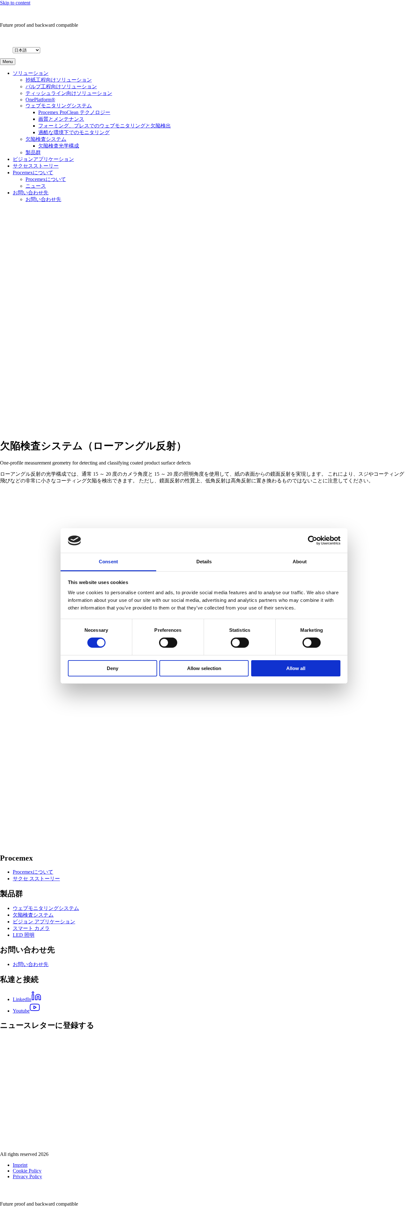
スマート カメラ (31, 928)
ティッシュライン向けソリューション (69, 93)
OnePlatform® (40, 99)
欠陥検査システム (46, 139)
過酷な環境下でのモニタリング (74, 132)
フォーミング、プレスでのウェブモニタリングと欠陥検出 (104, 125)
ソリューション (30, 73)
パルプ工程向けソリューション (61, 86)
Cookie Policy (27, 1170)
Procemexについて (33, 172)
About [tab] (300, 561)
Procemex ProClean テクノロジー (74, 112)
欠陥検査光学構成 (58, 145)
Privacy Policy (27, 1176)
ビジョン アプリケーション (44, 921)
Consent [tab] (108, 561)
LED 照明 (23, 935)
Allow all (295, 668)
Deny (112, 668)
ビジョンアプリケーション (43, 159)
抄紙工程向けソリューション (59, 80)
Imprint (20, 1165)
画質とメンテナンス (61, 119)
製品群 (33, 152)
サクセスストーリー (36, 166)
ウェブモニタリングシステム (59, 105)
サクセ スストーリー (36, 878)
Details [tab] (204, 561)
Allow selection (204, 668)
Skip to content (15, 2)
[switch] (168, 643)
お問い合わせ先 (30, 192)
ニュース (36, 186)
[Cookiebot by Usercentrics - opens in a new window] (312, 540)
